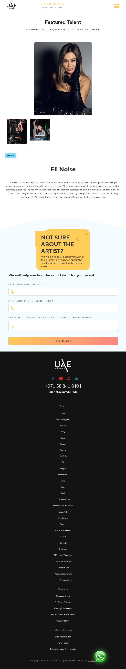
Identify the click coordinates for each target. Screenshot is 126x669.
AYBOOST (93, 660)
